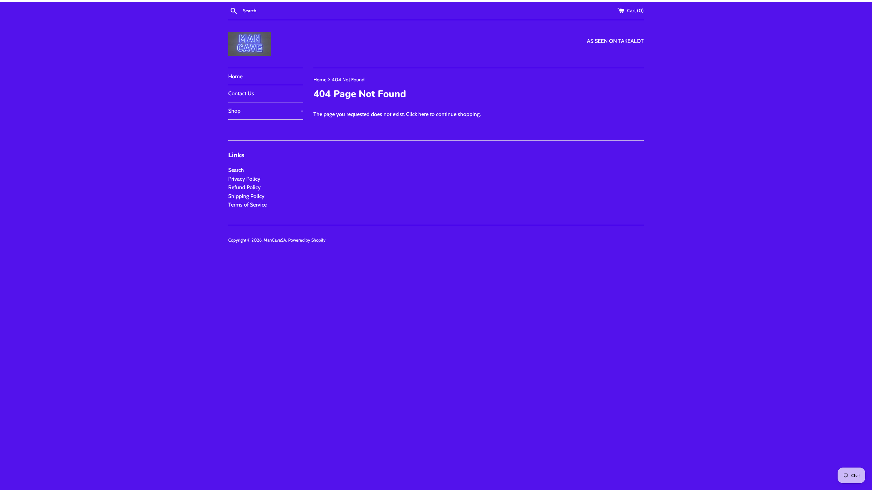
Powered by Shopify (307, 240)
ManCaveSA (275, 240)
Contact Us (241, 93)
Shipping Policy (246, 196)
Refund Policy (244, 187)
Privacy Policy (244, 179)
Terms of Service (247, 204)
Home (235, 76)
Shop (265, 111)
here (423, 114)
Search (236, 170)
